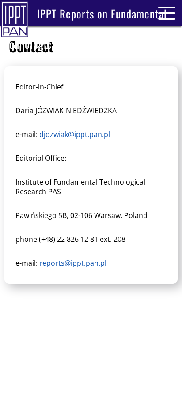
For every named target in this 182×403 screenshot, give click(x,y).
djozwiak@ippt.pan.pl (74, 134)
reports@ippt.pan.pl (72, 263)
